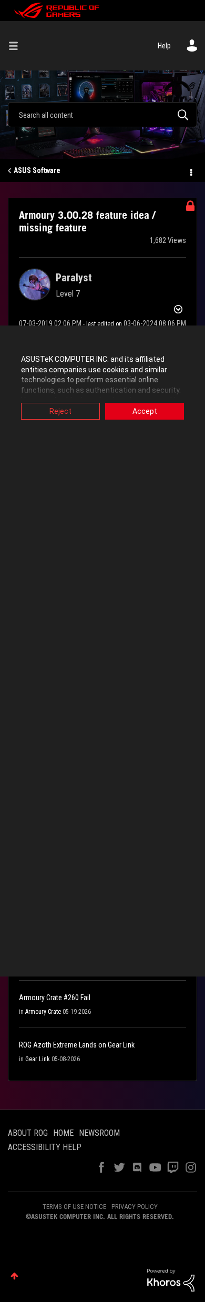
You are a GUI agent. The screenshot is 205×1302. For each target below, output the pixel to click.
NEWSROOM (99, 1133)
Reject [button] (60, 411)
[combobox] (102, 114)
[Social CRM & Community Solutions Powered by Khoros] (170, 1279)
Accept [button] (144, 411)
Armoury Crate (43, 1011)
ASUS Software (37, 170)
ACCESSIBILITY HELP (44, 1147)
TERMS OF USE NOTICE (74, 1207)
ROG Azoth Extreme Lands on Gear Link (77, 1045)
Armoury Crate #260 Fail (54, 997)
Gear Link (37, 1059)
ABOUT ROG (28, 1133)
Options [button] (190, 171)
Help (164, 46)
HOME (63, 1133)
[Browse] (17, 46)
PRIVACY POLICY (134, 1207)
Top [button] (14, 1276)
